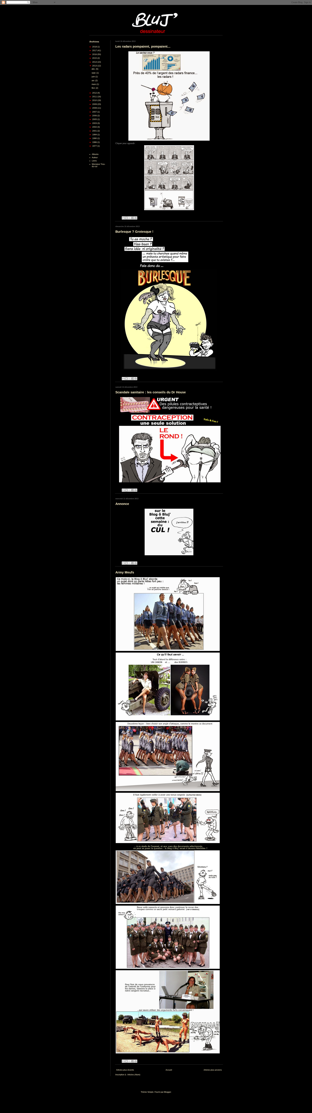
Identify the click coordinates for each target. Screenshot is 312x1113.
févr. (94, 88)
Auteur (95, 157)
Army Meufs (124, 572)
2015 (94, 58)
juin (93, 77)
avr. (93, 80)
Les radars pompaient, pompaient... (142, 46)
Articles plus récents (125, 1070)
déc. (94, 69)
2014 (94, 62)
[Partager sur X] (129, 218)
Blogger (167, 1092)
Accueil (169, 1070)
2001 (94, 131)
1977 (94, 146)
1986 (94, 142)
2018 (94, 47)
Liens (94, 161)
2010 (94, 100)
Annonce (122, 504)
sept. (94, 73)
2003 (94, 123)
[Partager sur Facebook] (132, 218)
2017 (94, 50)
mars (94, 84)
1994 (94, 135)
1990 (94, 138)
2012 (94, 93)
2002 (94, 127)
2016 (94, 54)
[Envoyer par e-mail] (123, 218)
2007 (94, 112)
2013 (94, 66)
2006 (94, 115)
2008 (94, 108)
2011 (94, 96)
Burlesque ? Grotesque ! (134, 231)
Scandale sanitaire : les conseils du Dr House (150, 392)
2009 (94, 104)
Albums (95, 154)
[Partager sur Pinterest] (135, 218)
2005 (94, 119)
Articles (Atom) (133, 1075)
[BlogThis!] (126, 218)
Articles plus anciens (213, 1070)
